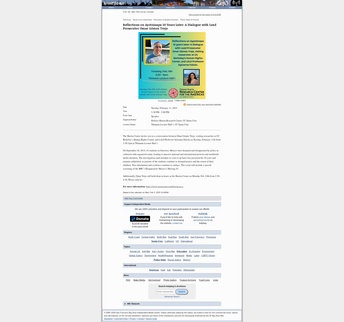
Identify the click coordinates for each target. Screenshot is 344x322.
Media (189, 255)
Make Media (139, 280)
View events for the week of (205, 15)
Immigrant (179, 255)
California (169, 241)
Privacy (133, 319)
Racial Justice (174, 260)
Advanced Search (172, 297)
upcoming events (201, 220)
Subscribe (170, 7)
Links (215, 280)
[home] (127, 3)
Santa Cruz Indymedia (142, 20)
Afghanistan (189, 270)
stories (204, 217)
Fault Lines (204, 280)
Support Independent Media (137, 204)
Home (111, 7)
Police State (160, 260)
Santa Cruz (157, 241)
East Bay (172, 237)
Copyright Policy (121, 319)
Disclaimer (108, 319)
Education (182, 251)
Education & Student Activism (166, 20)
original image (165, 101)
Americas (127, 20)
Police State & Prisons (189, 20)
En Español (194, 251)
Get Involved (154, 280)
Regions (128, 232)
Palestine (177, 270)
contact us (177, 223)
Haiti (163, 270)
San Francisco (197, 237)
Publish (212, 7)
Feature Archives (188, 280)
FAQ (128, 280)
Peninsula (211, 237)
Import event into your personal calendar (204, 104)
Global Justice (136, 255)
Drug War (170, 251)
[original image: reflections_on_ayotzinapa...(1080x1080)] (172, 65)
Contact (149, 7)
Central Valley (148, 237)
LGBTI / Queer (208, 255)
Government (150, 255)
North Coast (134, 237)
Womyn (186, 260)
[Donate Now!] (140, 219)
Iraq (169, 270)
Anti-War (146, 251)
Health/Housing (165, 255)
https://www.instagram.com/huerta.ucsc (164, 186)
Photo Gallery (170, 280)
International (187, 241)
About (129, 7)
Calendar (192, 7)
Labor (196, 255)
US (177, 241)
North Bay (161, 237)
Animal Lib (135, 251)
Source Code (151, 319)
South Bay (184, 237)
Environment (208, 251)
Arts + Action (158, 251)
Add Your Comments (133, 198)
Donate (232, 7)
